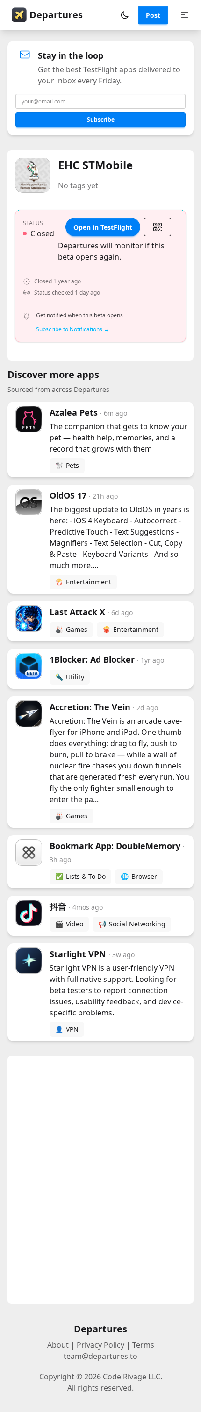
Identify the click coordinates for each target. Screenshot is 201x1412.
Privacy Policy (100, 1345)
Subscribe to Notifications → (72, 329)
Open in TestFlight (102, 227)
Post (153, 15)
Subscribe (101, 119)
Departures (56, 14)
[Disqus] (100, 1179)
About (58, 1345)
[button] (124, 15)
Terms (143, 1345)
